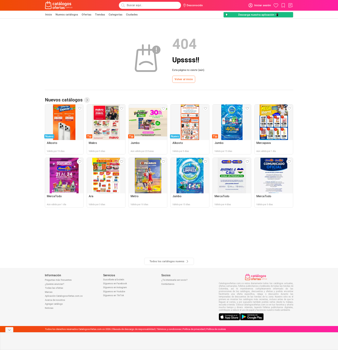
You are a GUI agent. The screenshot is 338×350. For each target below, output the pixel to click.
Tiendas (100, 14)
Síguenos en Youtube (114, 291)
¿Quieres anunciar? (54, 284)
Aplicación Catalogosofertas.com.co (64, 296)
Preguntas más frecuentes (58, 280)
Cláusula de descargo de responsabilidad (133, 329)
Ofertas (86, 14)
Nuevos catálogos (67, 14)
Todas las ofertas (54, 288)
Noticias (49, 308)
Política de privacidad (194, 329)
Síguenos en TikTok (113, 295)
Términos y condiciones (168, 329)
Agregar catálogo (54, 304)
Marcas (49, 292)
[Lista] (290, 5)
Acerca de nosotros (55, 300)
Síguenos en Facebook (115, 283)
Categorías (115, 14)
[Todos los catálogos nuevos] (87, 100)
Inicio (48, 14)
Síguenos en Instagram (115, 287)
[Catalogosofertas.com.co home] (59, 5)
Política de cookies (216, 329)
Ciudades (132, 14)
